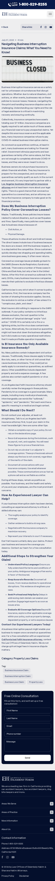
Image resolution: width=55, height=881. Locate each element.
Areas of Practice (9, 812)
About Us (6, 829)
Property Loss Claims (26, 658)
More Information (10, 820)
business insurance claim (16, 670)
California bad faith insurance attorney (22, 639)
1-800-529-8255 (33, 4)
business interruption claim (18, 676)
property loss (35, 682)
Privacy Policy (8, 876)
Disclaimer (24, 876)
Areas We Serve (9, 803)
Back (5, 27)
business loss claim (14, 682)
